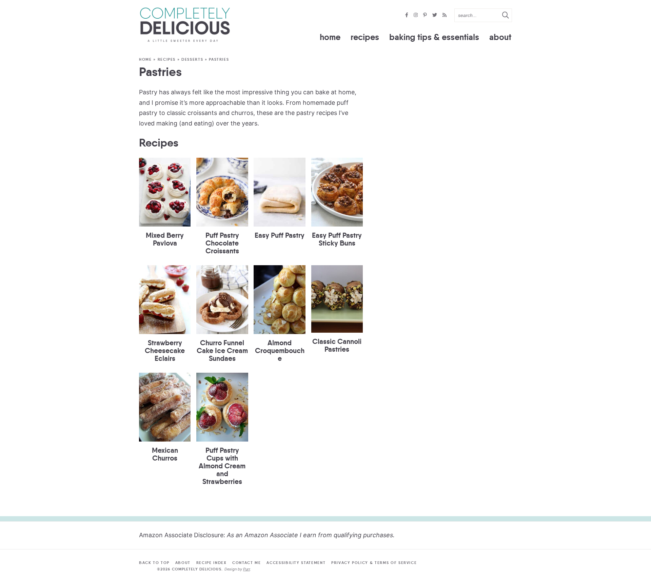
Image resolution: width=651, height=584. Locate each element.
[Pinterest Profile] (425, 15)
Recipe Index (211, 562)
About (500, 37)
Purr (246, 569)
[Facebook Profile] (407, 15)
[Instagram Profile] (416, 15)
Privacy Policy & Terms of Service (374, 562)
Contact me (246, 562)
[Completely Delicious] (185, 25)
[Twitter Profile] (435, 15)
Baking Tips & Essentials (434, 37)
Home (330, 37)
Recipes (365, 37)
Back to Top (154, 562)
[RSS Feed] (444, 15)
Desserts (192, 59)
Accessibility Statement (296, 562)
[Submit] (505, 15)
